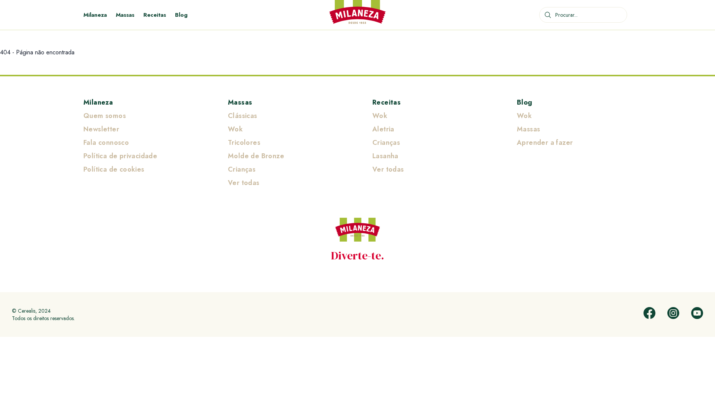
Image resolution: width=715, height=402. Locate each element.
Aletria (383, 129)
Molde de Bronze (256, 156)
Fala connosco (106, 142)
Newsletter (101, 129)
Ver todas (244, 183)
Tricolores (244, 142)
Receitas (154, 15)
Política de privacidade (120, 156)
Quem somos (104, 116)
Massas (125, 15)
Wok (235, 129)
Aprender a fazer (545, 142)
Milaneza (95, 15)
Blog (181, 15)
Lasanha (385, 156)
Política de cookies (113, 169)
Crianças (241, 169)
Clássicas (242, 116)
